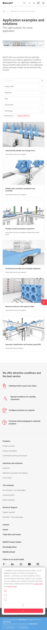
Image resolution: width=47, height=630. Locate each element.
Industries (8, 93)
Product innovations (10, 451)
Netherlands (23, 627)
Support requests (9, 512)
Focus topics (7, 478)
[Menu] (43, 3)
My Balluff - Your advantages (13, 517)
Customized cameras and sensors (15, 456)
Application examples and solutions (23, 11)
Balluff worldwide (9, 500)
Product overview (9, 446)
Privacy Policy (12, 586)
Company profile (8, 495)
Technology (8, 111)
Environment (8, 105)
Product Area (9, 86)
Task (6, 99)
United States (10, 627)
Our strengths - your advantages (14, 490)
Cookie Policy (38, 584)
